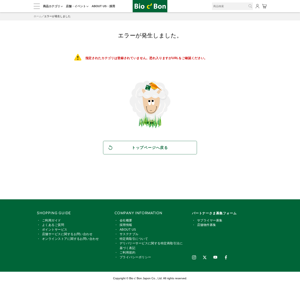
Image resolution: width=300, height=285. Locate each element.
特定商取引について (134, 238)
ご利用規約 (127, 252)
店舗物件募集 (206, 225)
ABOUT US (128, 229)
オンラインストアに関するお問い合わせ (70, 238)
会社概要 (126, 220)
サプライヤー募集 (209, 220)
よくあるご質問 (53, 225)
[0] (264, 6)
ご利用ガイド (51, 220)
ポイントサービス (54, 229)
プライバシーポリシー (135, 257)
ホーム (38, 16)
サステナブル (129, 234)
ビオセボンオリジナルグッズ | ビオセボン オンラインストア (150, 6)
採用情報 (126, 225)
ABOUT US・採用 (103, 6)
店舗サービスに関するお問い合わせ (67, 234)
